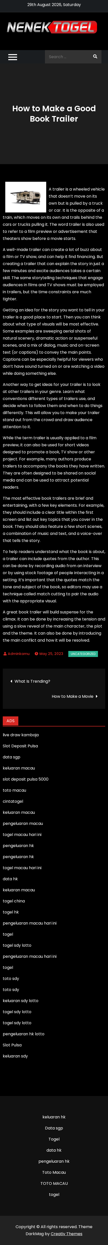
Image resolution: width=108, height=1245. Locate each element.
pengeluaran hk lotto (23, 1034)
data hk (54, 1150)
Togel (54, 1139)
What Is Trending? (32, 681)
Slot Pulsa (12, 1045)
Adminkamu (19, 653)
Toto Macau (54, 1172)
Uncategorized (83, 654)
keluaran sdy (15, 1056)
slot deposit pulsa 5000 (25, 779)
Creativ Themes (66, 1234)
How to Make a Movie (72, 696)
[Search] (95, 56)
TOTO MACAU (54, 1183)
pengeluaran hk (54, 1161)
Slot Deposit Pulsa (20, 746)
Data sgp (54, 1128)
